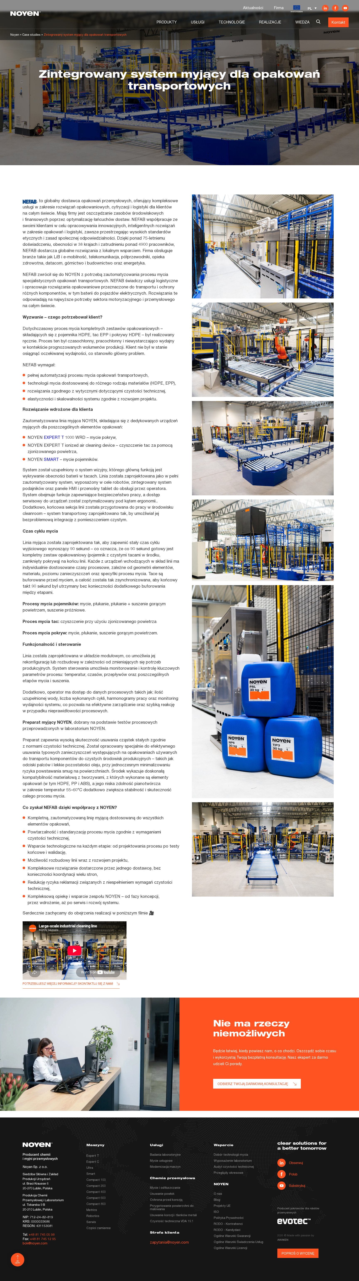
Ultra (89, 1167)
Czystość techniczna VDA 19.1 (171, 1221)
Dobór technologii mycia (231, 1154)
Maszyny (95, 1145)
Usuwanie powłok (162, 1193)
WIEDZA (302, 22)
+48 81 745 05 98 (42, 1234)
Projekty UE (222, 1205)
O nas (218, 1193)
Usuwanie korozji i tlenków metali (173, 1215)
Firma (279, 7)
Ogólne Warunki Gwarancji (232, 1236)
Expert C (92, 1161)
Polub (293, 1174)
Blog (217, 1199)
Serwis (91, 1222)
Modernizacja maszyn (165, 1166)
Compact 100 (96, 1179)
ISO (216, 1211)
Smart (90, 1173)
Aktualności (253, 7)
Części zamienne (98, 1228)
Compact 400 (96, 1192)
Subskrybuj (297, 1185)
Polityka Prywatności (228, 1217)
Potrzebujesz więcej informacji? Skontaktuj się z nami (68, 983)
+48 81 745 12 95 (43, 1239)
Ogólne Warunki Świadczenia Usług (238, 1242)
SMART (51, 459)
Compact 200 (96, 1185)
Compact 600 (96, 1198)
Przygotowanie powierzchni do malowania (172, 1207)
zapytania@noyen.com (169, 1242)
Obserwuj (296, 1163)
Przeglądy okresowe (228, 1172)
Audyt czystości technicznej (234, 1166)
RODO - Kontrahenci (228, 1224)
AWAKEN (282, 1239)
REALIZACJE (270, 22)
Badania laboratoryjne (165, 1154)
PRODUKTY (167, 22)
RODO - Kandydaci (227, 1230)
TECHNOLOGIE (232, 22)
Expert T (92, 1155)
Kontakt (338, 22)
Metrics (91, 1210)
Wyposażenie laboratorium (233, 1160)
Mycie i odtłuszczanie (165, 1187)
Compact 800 (96, 1204)
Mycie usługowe (161, 1160)
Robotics (92, 1216)
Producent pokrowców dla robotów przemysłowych (298, 1210)
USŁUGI (197, 22)
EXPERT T (54, 437)
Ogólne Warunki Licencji (230, 1248)
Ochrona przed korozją (166, 1199)
